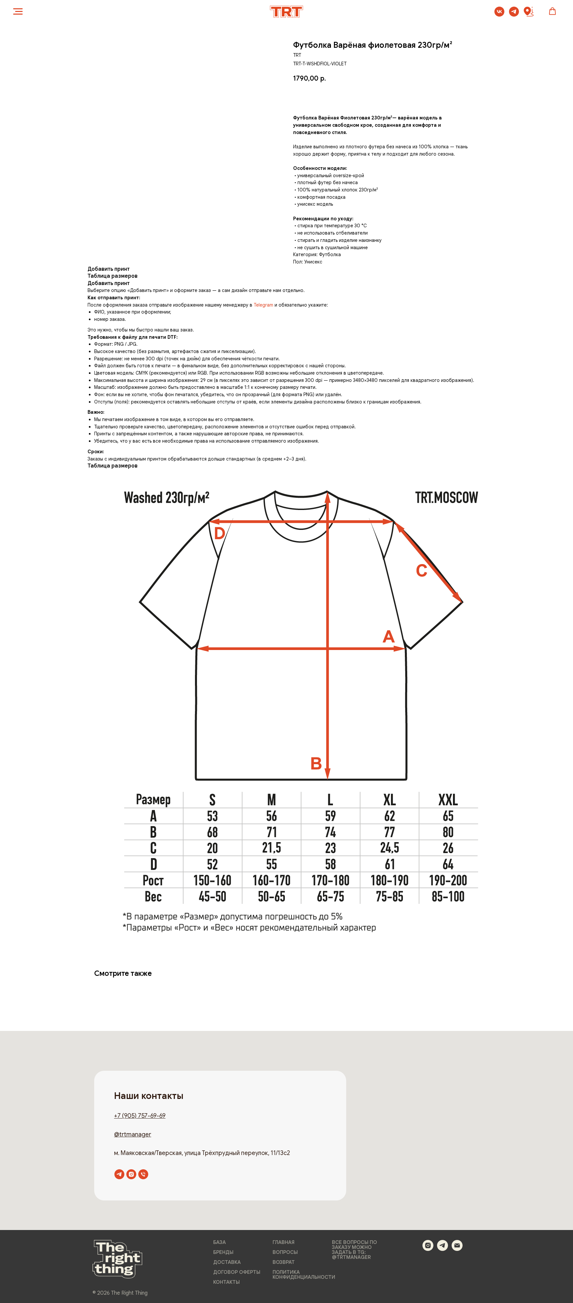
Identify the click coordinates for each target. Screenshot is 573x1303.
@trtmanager (132, 1134)
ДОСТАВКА (227, 1262)
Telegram (263, 305)
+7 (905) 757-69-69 (139, 1116)
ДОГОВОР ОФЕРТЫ (236, 1272)
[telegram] (514, 15)
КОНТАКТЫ (226, 1282)
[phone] (143, 1174)
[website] (529, 15)
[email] (457, 1249)
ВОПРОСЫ (285, 1252)
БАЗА (219, 1242)
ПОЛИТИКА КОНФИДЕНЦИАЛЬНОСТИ (304, 1275)
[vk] (499, 15)
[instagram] (131, 1174)
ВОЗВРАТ (284, 1262)
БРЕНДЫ (223, 1252)
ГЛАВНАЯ (283, 1242)
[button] (552, 11)
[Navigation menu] (18, 11)
